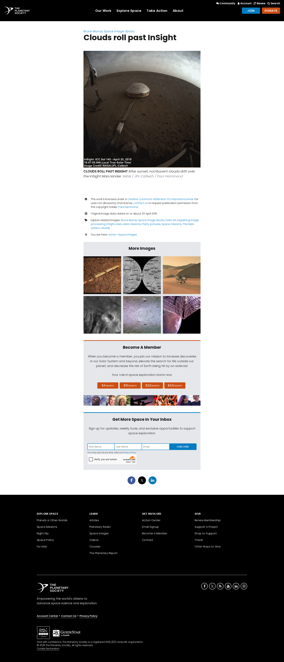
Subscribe (183, 446)
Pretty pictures (151, 224)
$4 (108, 385)
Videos (94, 540)
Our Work (103, 10)
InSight (110, 224)
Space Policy (45, 540)
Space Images (127, 234)
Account (246, 3)
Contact (147, 540)
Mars (119, 224)
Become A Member (154, 533)
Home (112, 234)
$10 (130, 385)
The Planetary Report (103, 553)
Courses (94, 546)
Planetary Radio (100, 527)
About (178, 10)
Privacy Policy (129, 452)
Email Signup (150, 527)
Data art (171, 220)
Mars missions (132, 224)
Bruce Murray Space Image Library (109, 31)
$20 (152, 385)
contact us (140, 203)
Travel (199, 540)
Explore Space (129, 10)
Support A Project (206, 527)
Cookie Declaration (48, 648)
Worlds (105, 228)
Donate (271, 11)
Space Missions (47, 527)
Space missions (171, 224)
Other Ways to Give (208, 546)
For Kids (42, 546)
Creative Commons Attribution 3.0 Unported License (160, 199)
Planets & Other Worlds (52, 520)
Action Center (151, 520)
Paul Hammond (128, 207)
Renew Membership (208, 520)
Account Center (47, 616)
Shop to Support (206, 533)
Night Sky (43, 533)
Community (227, 3)
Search (275, 3)
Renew (261, 3)
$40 (175, 385)
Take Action (157, 10)
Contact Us (68, 616)
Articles (94, 520)
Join (251, 11)
